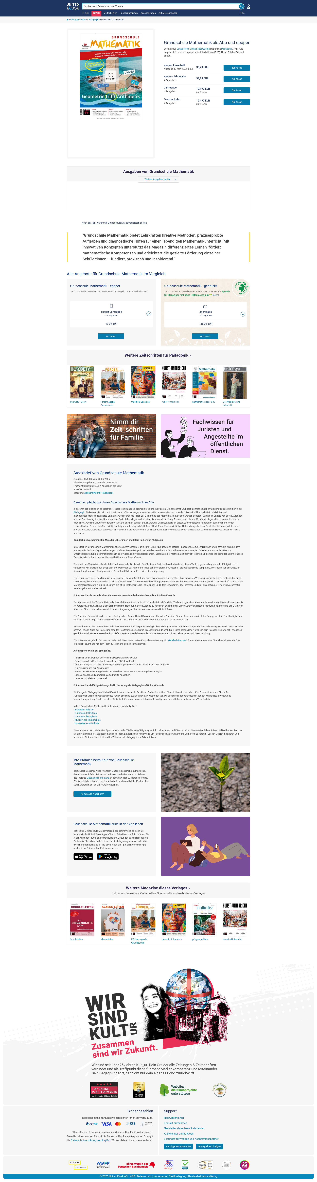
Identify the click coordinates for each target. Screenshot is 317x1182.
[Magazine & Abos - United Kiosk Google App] (109, 854)
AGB (132, 1176)
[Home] (68, 19)
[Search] (241, 6)
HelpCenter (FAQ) (174, 1117)
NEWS (96, 13)
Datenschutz (144, 1176)
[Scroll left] (140, 179)
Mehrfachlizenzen (177, 640)
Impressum (160, 1176)
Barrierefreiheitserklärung (202, 1176)
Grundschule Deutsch (86, 713)
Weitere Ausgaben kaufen (157, 179)
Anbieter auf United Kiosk (178, 1133)
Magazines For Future (98, 777)
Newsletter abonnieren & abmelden (184, 1128)
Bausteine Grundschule (87, 723)
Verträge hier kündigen (209, 1146)
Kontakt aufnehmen (175, 1123)
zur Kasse (111, 336)
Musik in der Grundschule (88, 720)
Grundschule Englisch (86, 716)
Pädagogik (93, 19)
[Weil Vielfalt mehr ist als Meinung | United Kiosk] (73, 6)
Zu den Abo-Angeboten (92, 794)
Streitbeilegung (177, 1176)
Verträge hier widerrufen (178, 1146)
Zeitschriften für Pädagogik (98, 493)
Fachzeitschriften (129, 13)
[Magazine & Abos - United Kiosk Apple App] (85, 854)
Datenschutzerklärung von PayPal (90, 1140)
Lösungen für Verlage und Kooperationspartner (191, 1138)
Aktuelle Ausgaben (167, 13)
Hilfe (242, 13)
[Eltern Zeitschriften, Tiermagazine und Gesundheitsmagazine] (111, 436)
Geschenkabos (148, 13)
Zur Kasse (237, 67)
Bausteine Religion (84, 709)
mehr (216, 295)
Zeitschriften (110, 13)
